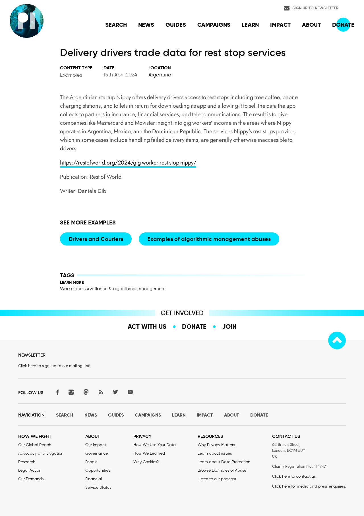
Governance (96, 453)
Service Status (98, 487)
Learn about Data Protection (224, 461)
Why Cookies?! (146, 461)
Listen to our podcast (217, 479)
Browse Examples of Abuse (222, 470)
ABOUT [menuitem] (311, 24)
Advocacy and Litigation (40, 453)
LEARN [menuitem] (250, 24)
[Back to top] (337, 340)
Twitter (115, 392)
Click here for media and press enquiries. (309, 486)
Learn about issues (215, 453)
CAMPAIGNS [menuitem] (213, 24)
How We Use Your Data (154, 444)
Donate (194, 326)
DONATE (259, 415)
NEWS (90, 415)
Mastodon (85, 392)
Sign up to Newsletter (315, 8)
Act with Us (147, 326)
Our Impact (95, 444)
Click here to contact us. (294, 476)
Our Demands (31, 479)
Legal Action (29, 470)
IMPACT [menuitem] (280, 24)
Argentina (159, 75)
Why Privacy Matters (216, 444)
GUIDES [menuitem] (176, 24)
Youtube (130, 392)
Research (26, 461)
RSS (100, 392)
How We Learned (149, 453)
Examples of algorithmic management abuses (209, 239)
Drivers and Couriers (96, 239)
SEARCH (64, 415)
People (91, 461)
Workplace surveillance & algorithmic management (113, 288)
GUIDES (116, 415)
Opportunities (97, 470)
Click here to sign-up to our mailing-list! (54, 365)
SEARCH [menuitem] (116, 24)
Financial (93, 479)
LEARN (179, 415)
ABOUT (231, 415)
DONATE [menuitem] (343, 24)
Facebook (56, 392)
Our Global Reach (34, 444)
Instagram (71, 392)
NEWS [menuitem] (146, 24)
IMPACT (205, 415)
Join (229, 326)
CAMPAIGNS (148, 415)
